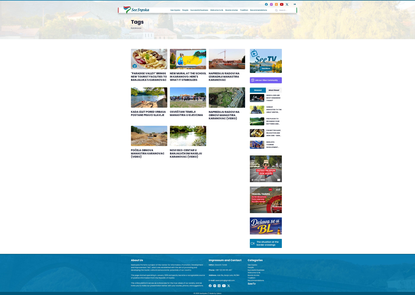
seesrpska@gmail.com (225, 280)
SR (295, 4)
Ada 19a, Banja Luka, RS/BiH (228, 275)
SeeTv (252, 283)
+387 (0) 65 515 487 (223, 270)
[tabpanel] (266, 122)
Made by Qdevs (215, 293)
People (185, 10)
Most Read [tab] (274, 90)
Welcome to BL (216, 10)
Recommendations (258, 10)
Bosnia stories (231, 10)
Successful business (199, 10)
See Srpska (175, 10)
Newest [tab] (258, 90)
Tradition (244, 10)
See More (266, 68)
